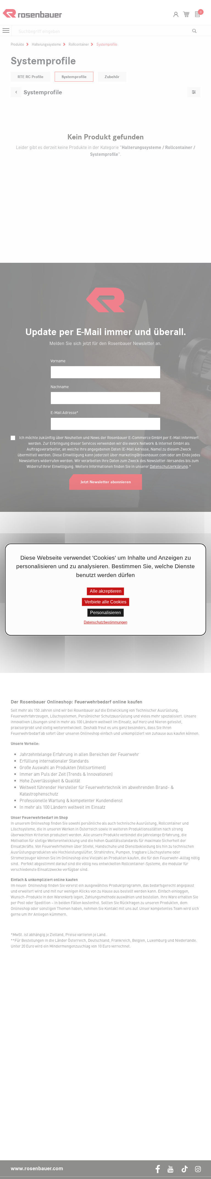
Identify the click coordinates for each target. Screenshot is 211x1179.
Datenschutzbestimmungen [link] (105, 622)
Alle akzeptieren (105, 591)
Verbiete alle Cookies (105, 602)
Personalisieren (105, 613)
